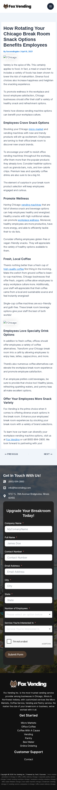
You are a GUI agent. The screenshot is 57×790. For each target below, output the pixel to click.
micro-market (36, 129)
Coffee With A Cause (28, 730)
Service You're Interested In (19, 622)
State (7, 594)
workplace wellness (28, 220)
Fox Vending (13, 439)
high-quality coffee (13, 269)
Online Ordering (28, 745)
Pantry (28, 738)
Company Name (13, 523)
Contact (28, 759)
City (7, 580)
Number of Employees (16, 608)
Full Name (10, 537)
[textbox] (30, 614)
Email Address (12, 565)
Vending (28, 734)
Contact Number (13, 551)
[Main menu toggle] (50, 6)
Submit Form (15, 654)
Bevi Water (28, 742)
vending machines (31, 204)
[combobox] (28, 614)
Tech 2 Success (40, 774)
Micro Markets (28, 722)
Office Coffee (28, 726)
